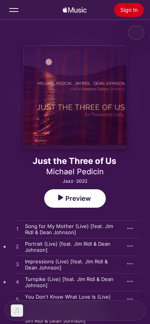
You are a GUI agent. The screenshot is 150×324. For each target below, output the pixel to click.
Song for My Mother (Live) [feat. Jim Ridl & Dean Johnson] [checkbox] (69, 229)
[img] (75, 10)
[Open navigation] (13, 10)
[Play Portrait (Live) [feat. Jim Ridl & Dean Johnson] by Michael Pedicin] (17, 246)
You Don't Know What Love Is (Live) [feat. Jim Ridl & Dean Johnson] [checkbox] (68, 300)
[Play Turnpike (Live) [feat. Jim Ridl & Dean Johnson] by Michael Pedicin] (17, 282)
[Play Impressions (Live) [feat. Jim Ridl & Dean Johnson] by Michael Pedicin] (17, 264)
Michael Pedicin (75, 171)
